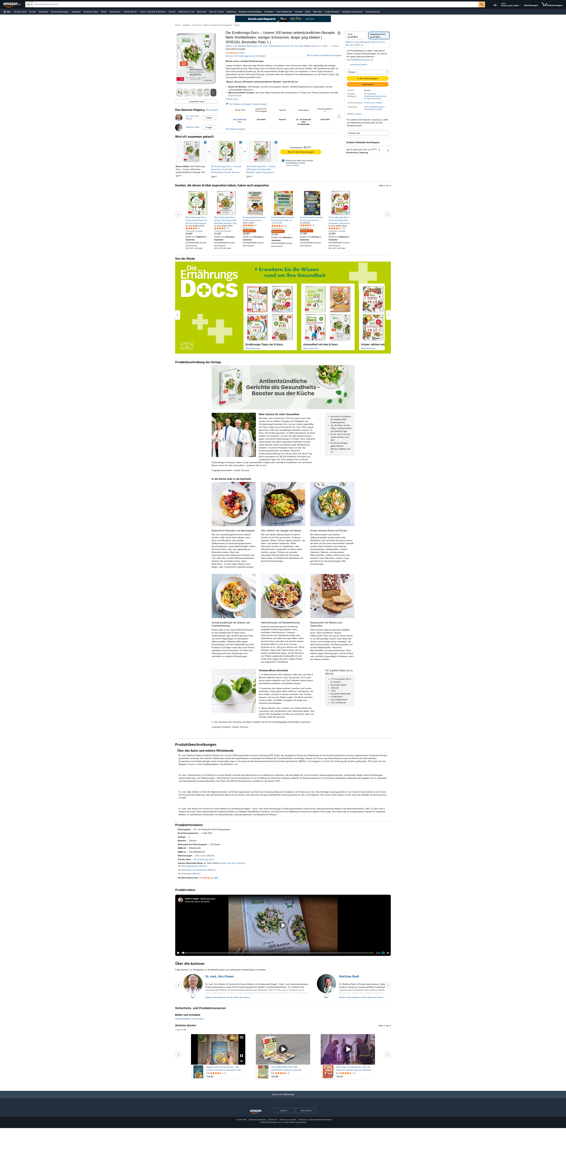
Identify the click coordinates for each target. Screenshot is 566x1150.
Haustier (299, 11)
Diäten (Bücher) (193, 873)
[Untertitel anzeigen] (241, 1037)
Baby (308, 11)
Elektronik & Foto (186, 11)
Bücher (178, 25)
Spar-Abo (317, 11)
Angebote (76, 11)
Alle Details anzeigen (235, 129)
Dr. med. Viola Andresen (271, 46)
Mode (103, 11)
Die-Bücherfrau (370, 94)
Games (172, 11)
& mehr (323, 46)
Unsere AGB (241, 1120)
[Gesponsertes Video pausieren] (241, 1056)
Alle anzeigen (212, 110)
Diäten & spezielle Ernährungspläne (217, 25)
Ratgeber (186, 25)
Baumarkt (201, 11)
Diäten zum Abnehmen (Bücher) (201, 870)
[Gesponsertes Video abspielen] (283, 1049)
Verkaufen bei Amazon (352, 11)
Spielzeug (231, 11)
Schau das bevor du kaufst (197, 901)
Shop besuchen (253, 348)
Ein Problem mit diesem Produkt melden (248, 104)
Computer (269, 11)
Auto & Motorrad (284, 11)
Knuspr (32, 11)
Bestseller (43, 11)
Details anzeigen (292, 165)
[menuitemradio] (383, 953)
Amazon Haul (20, 11)
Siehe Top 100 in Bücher (232, 863)
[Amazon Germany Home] (255, 1112)
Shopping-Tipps (91, 11)
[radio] (356, 35)
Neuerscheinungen (60, 11)
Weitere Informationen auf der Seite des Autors (227, 997)
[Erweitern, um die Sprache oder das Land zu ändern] (497, 5)
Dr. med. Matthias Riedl (240, 46)
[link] (227, 151)
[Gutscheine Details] (121, 11)
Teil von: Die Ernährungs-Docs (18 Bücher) (246, 56)
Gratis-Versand (332, 11)
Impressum (272, 1120)
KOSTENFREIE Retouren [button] (359, 60)
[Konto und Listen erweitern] (520, 5)
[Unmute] (388, 953)
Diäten (237, 25)
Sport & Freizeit (216, 11)
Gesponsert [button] (179, 1029)
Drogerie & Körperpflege (250, 11)
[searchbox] (255, 4)
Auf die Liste (354, 133)
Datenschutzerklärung (257, 1120)
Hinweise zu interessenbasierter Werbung (315, 1120)
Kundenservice (373, 11)
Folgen (209, 117)
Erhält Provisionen (207, 898)
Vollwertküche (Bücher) (196, 866)
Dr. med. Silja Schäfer (301, 46)
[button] (7, 12)
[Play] (177, 953)
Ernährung (196, 25)
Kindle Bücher (130, 11)
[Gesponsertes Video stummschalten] (241, 1061)
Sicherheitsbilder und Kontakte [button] (189, 1019)
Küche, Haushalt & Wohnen (153, 11)
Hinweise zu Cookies (287, 1120)
